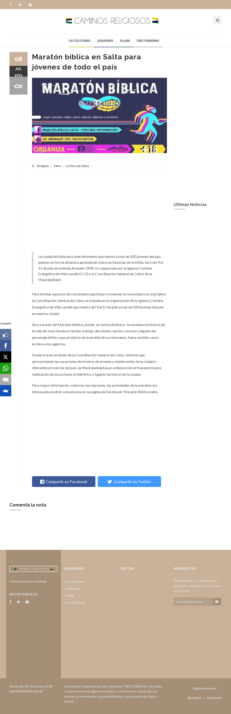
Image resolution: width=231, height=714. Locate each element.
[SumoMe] (5, 390)
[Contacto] (30, 4)
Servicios (194, 698)
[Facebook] (12, 4)
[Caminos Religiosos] (115, 21)
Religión (43, 166)
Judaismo (105, 40)
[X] (5, 357)
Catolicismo (79, 40)
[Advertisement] (99, 213)
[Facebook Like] (5, 334)
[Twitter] (22, 4)
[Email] (5, 379)
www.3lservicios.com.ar (26, 691)
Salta (57, 166)
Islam (125, 40)
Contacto (214, 698)
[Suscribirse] (217, 601)
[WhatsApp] (5, 368)
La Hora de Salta (77, 166)
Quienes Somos (204, 688)
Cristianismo (147, 40)
